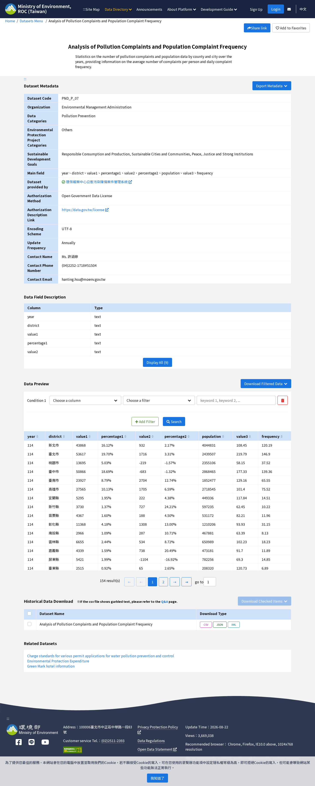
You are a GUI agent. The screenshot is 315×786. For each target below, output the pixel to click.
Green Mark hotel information (51, 666)
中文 (303, 9)
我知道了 (157, 778)
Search (176, 421)
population (211, 436)
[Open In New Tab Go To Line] (31, 742)
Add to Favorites (292, 27)
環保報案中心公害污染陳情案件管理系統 (97, 181)
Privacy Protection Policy (158, 726)
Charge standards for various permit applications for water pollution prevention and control (100, 655)
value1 (81, 436)
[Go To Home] (38, 9)
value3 (242, 436)
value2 (144, 436)
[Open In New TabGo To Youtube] (45, 742)
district (55, 436)
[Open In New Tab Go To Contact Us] (289, 9)
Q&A (164, 601)
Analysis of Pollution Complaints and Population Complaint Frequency (105, 20)
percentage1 (112, 436)
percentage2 (175, 436)
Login (275, 9)
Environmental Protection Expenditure (58, 660)
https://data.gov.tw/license (83, 209)
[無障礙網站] (72, 750)
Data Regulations (151, 740)
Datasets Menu (32, 20)
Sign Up (256, 9)
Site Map (93, 9)
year (31, 436)
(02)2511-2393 (112, 740)
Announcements (149, 9)
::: (84, 8)
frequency (270, 436)
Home (10, 20)
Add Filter (146, 421)
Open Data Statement (155, 749)
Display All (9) (157, 362)
